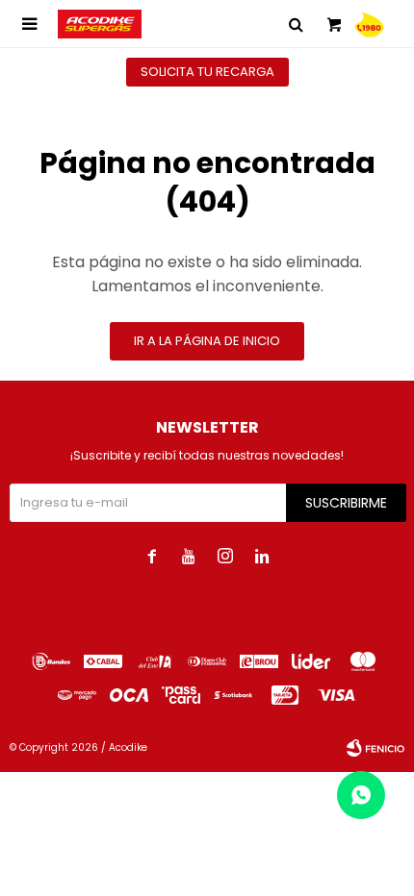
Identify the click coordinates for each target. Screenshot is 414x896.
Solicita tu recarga (207, 71)
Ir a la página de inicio (207, 341)
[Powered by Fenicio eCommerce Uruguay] (375, 748)
